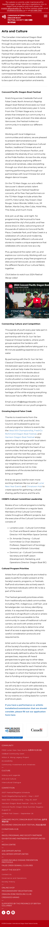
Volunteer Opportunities (15, 854)
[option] (12, 731)
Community (7, 745)
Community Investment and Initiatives (18, 764)
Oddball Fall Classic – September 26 (17, 813)
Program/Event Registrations (17, 891)
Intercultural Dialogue (11, 782)
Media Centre (9, 845)
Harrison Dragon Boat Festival (20, 437)
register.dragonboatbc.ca (11, 8)
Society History (8, 882)
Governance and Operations (14, 878)
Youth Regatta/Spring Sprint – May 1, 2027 (20, 796)
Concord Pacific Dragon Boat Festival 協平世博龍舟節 (24, 821)
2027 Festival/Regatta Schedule (16, 792)
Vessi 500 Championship (21, 430)
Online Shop (8, 888)
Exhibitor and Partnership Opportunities (23, 839)
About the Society (11, 870)
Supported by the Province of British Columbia (21, 905)
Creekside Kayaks (10, 897)
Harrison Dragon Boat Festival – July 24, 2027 (22, 803)
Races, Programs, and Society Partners (22, 835)
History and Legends (11, 775)
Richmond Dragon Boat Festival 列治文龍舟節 (24, 825)
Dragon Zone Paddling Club (16, 894)
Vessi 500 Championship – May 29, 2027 (19, 800)
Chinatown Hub (34, 486)
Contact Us (6, 874)
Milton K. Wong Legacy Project (15, 757)
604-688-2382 (36, 10)
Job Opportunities (11, 851)
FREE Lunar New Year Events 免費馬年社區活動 (22, 750)
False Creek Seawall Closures (17, 865)
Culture (6, 771)
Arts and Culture (9, 779)
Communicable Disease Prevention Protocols (20, 861)
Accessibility (7, 761)
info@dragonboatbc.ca (16, 10)
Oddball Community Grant (13, 754)
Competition (8, 788)
